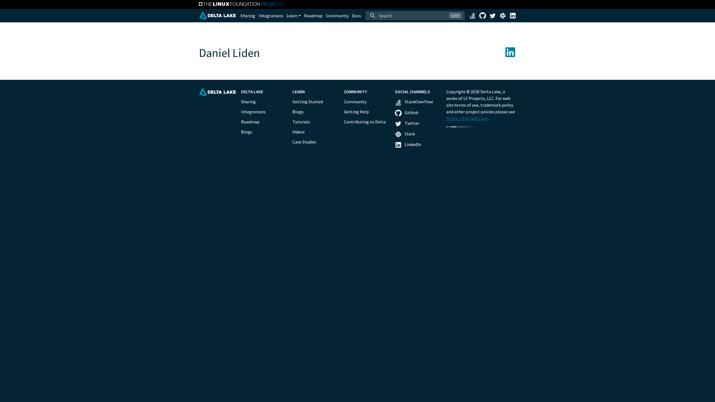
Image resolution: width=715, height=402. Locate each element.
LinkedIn (412, 144)
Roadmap (313, 15)
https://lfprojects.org (467, 118)
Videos (298, 132)
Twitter (411, 123)
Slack (409, 134)
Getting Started (307, 101)
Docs (356, 15)
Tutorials (301, 122)
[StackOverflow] (472, 15)
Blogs (246, 132)
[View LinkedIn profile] (510, 51)
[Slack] (502, 15)
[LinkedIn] (512, 15)
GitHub (411, 112)
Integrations (271, 15)
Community (337, 15)
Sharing (247, 15)
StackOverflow (418, 101)
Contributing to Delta (365, 122)
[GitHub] (482, 15)
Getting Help (356, 111)
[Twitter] (492, 15)
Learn (292, 15)
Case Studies (304, 142)
